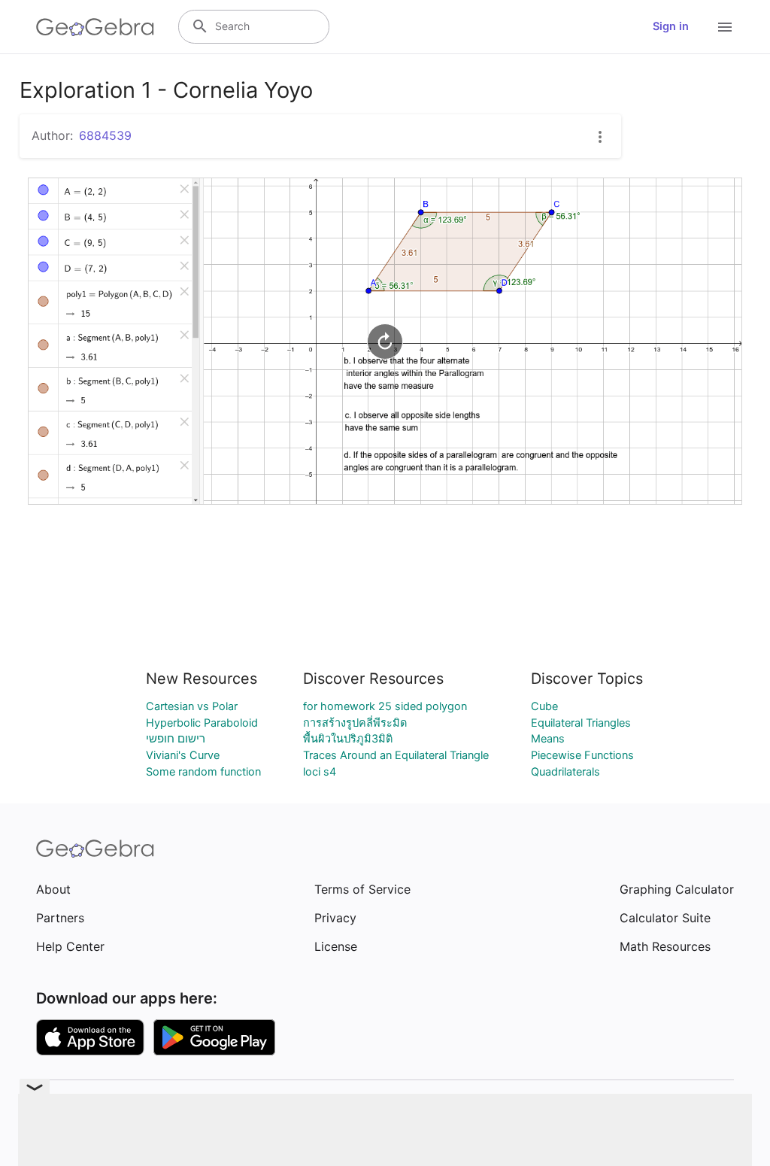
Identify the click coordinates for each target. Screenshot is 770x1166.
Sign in (671, 26)
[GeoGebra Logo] (95, 27)
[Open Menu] (725, 27)
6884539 (105, 135)
